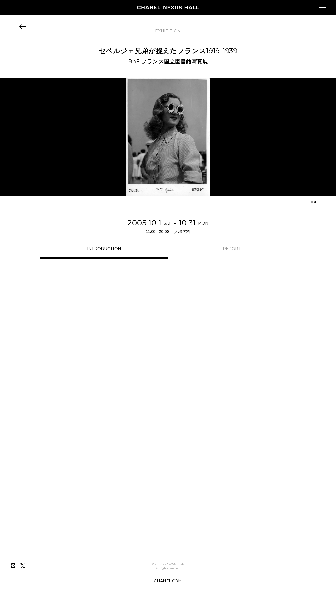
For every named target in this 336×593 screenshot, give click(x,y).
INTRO (104, 249)
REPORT (232, 249)
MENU (322, 7)
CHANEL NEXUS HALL (168, 7)
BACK (23, 26)
